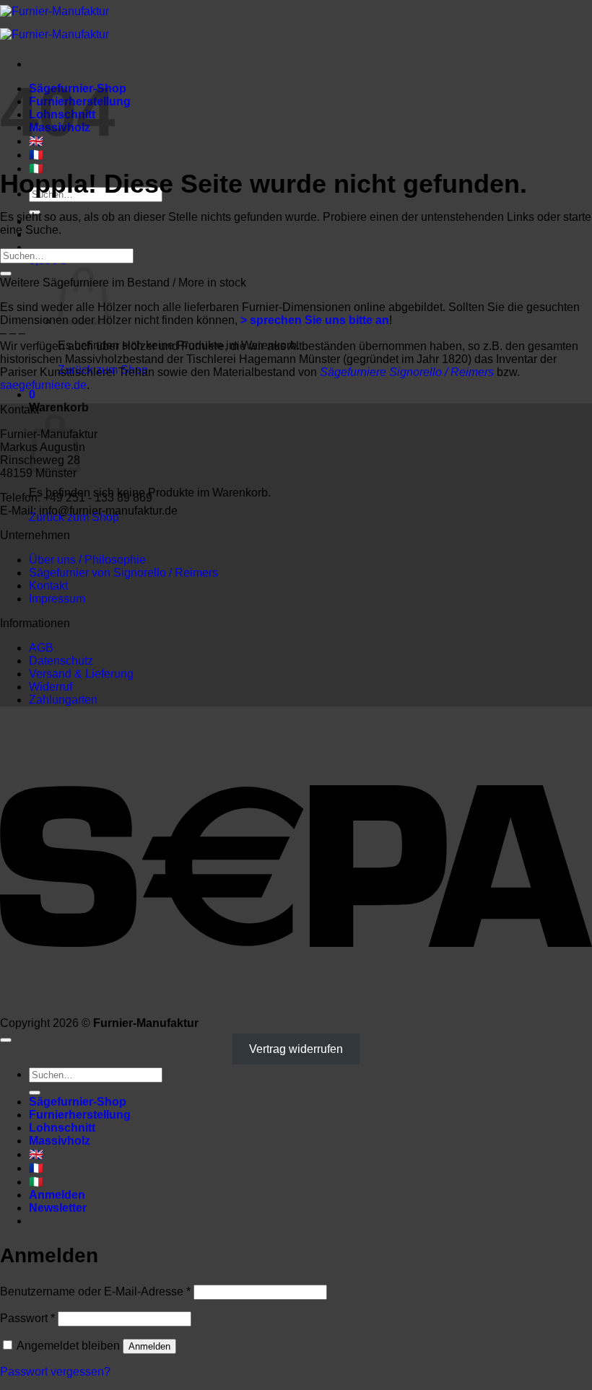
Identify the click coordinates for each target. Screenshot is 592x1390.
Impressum (57, 599)
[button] (32, 394)
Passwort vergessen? (55, 1371)
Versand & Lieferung (81, 674)
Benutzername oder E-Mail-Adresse (95, 1291)
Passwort (27, 1318)
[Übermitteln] (6, 273)
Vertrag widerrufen (296, 1049)
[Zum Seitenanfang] (6, 1040)
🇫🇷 (36, 155)
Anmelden (149, 1346)
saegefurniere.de (43, 385)
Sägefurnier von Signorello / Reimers (123, 573)
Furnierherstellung (80, 1115)
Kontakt (48, 586)
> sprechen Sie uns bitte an (314, 320)
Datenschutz (61, 661)
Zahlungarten (63, 700)
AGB (41, 648)
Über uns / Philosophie (87, 560)
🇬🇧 (36, 1154)
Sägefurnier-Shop (77, 1102)
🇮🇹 (36, 1182)
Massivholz (59, 1141)
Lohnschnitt (62, 1128)
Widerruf (50, 687)
